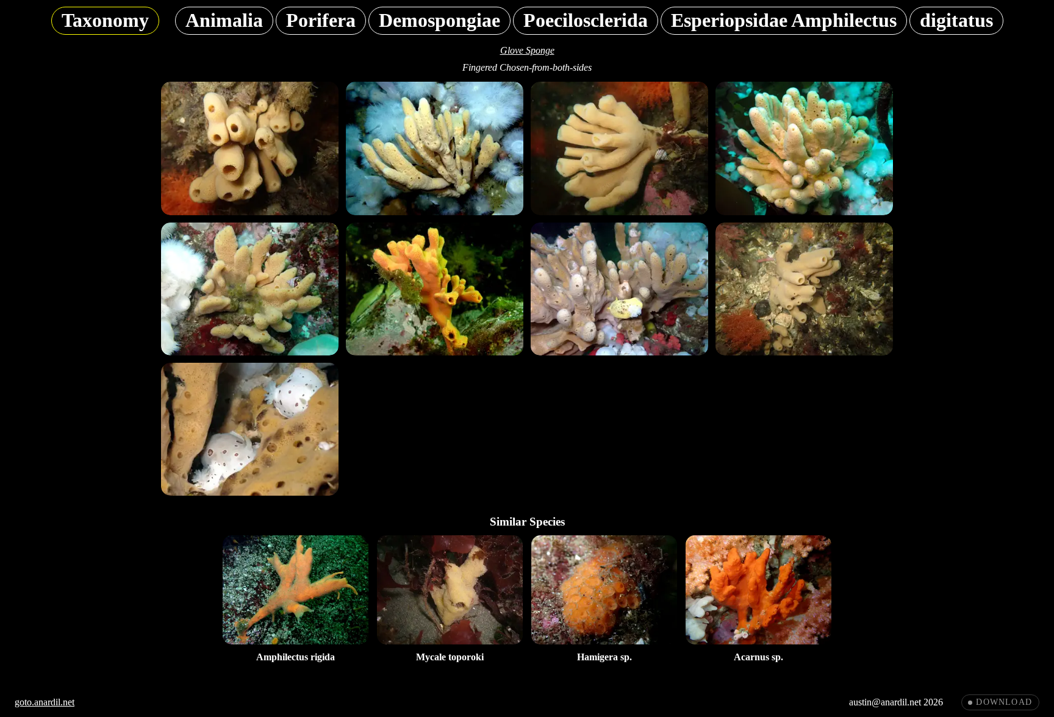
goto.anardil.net (44, 702)
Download (1004, 702)
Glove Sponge (527, 50)
